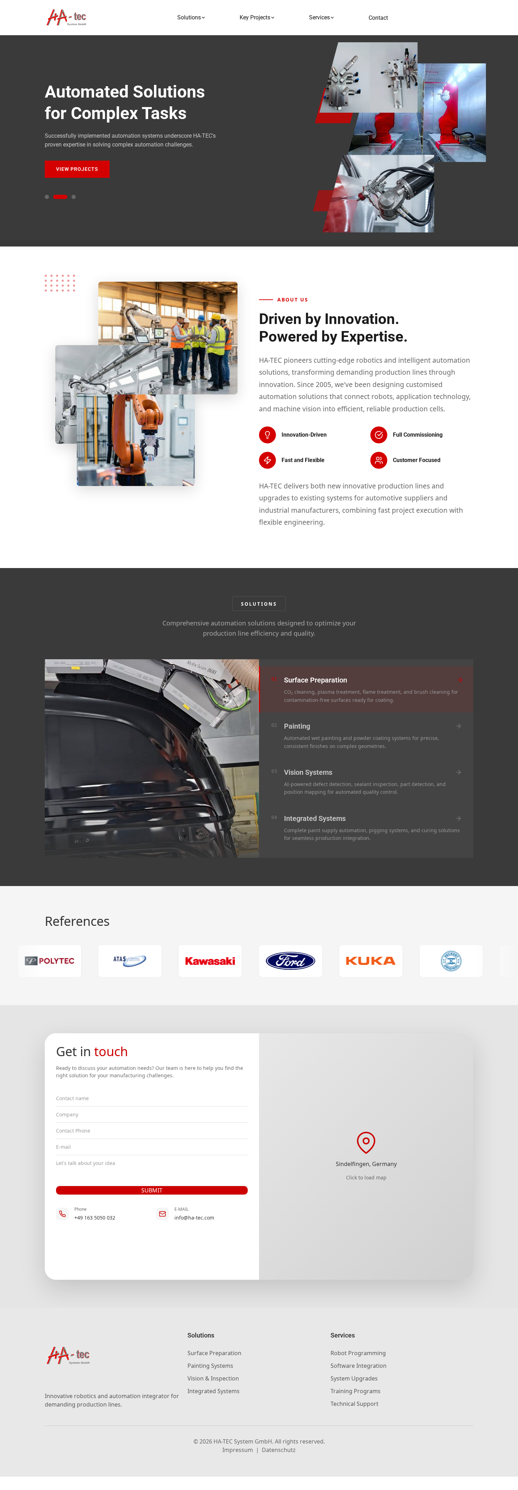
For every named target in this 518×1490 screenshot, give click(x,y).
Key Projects (255, 17)
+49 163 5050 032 (94, 1217)
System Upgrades (354, 1378)
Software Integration (359, 1366)
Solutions (189, 17)
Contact (378, 17)
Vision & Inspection (213, 1378)
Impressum (237, 1450)
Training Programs (356, 1391)
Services (319, 17)
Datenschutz (279, 1450)
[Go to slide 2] (60, 197)
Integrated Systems (213, 1391)
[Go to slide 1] (47, 197)
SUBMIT (151, 1190)
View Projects (77, 169)
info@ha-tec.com (194, 1217)
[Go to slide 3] (74, 197)
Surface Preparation (214, 1353)
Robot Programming (358, 1353)
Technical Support (354, 1404)
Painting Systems (210, 1366)
